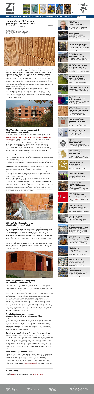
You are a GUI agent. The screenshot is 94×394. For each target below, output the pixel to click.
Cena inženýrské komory (51, 16)
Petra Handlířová (72, 225)
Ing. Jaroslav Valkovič (72, 247)
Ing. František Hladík (72, 128)
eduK (28, 388)
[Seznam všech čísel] (72, 13)
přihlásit (13, 374)
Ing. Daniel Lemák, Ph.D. (11, 25)
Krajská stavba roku (28, 16)
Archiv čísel (8, 387)
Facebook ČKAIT (52, 388)
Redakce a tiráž (9, 388)
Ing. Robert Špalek (72, 21)
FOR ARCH (75, 199)
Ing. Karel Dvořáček (72, 75)
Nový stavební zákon (16, 16)
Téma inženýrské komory (66, 16)
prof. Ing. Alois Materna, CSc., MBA (75, 182)
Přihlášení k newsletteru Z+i (12, 390)
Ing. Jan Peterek (72, 53)
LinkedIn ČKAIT (52, 389)
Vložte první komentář (48, 27)
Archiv (7, 16)
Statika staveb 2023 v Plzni (31, 363)
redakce (70, 42)
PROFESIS (29, 387)
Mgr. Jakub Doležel (72, 96)
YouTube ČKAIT (52, 390)
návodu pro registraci (38, 374)
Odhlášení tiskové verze (11, 389)
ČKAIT (50, 387)
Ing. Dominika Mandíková (73, 150)
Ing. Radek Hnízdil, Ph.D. (73, 139)
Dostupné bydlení (39, 16)
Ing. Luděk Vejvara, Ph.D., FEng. (12, 30)
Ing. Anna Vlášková (72, 236)
